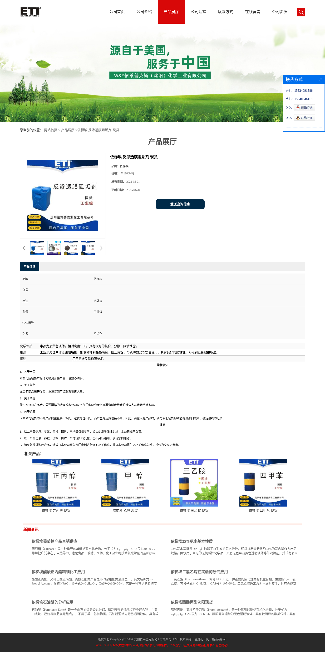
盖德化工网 (202, 639)
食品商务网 (218, 639)
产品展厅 (171, 12)
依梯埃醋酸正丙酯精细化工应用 (58, 572)
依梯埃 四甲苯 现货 (263, 510)
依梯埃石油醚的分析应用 (53, 602)
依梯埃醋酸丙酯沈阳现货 (192, 602)
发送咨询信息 (180, 204)
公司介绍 (144, 12)
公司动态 (198, 12)
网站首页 (50, 130)
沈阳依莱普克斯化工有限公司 (152, 639)
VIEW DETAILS (142, 562)
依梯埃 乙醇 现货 (125, 510)
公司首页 (117, 12)
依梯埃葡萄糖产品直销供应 (54, 541)
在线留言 (252, 12)
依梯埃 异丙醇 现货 (56, 510)
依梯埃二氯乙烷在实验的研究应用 (199, 572)
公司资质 (279, 12)
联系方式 (225, 12)
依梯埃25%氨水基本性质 (192, 541)
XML (176, 639)
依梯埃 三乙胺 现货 (194, 510)
